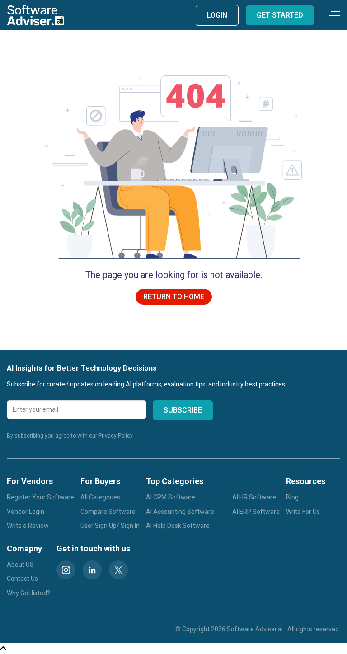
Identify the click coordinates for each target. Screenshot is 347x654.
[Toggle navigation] (333, 15)
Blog (292, 497)
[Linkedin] (92, 569)
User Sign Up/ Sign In (110, 525)
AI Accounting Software (180, 511)
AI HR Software (254, 497)
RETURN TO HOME (173, 296)
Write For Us (303, 511)
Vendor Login (25, 511)
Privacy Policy (115, 436)
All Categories (100, 497)
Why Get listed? (28, 593)
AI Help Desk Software (178, 525)
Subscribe (183, 410)
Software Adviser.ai (255, 629)
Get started (280, 15)
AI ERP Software (256, 511)
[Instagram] (65, 569)
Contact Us (22, 578)
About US (20, 564)
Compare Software (108, 511)
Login (217, 15)
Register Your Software (40, 497)
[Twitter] (118, 569)
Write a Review (28, 525)
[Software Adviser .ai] (35, 15)
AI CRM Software (170, 497)
